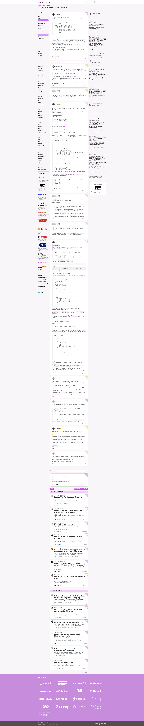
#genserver (40, 92)
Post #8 (84, 423)
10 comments (56, 53)
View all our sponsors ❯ (42, 262)
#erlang (39, 89)
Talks (98, 116)
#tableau (56, 641)
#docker (40, 126)
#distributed (65, 602)
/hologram (40, 55)
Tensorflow (80, 439)
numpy (63, 126)
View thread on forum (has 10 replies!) (60, 476)
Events (39, 28)
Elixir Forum (100, 111)
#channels (60, 569)
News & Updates (95, 25)
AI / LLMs (98, 128)
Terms (50, 724)
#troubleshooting (60, 556)
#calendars (60, 666)
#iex (39, 147)
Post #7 (84, 396)
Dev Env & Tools (100, 124)
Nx (96, 13)
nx (54, 477)
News (55, 594)
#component (80, 640)
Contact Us (40, 722)
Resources (40, 21)
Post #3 (84, 190)
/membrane (40, 59)
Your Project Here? (42, 72)
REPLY (52, 488)
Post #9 (84, 448)
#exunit (39, 113)
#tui (66, 615)
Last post (84, 484)
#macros (40, 106)
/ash (39, 45)
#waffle (59, 529)
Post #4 (84, 218)
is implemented (82, 70)
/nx (39, 8)
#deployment (41, 85)
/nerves (55, 627)
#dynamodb (75, 556)
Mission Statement (43, 270)
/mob (39, 60)
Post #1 (84, 85)
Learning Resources (92, 116)
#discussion (40, 115)
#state (74, 627)
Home (54, 481)
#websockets (41, 152)
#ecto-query (40, 135)
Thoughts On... (41, 38)
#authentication (41, 128)
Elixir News (40, 14)
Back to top (84, 672)
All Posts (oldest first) (43, 281)
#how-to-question (42, 104)
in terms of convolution (71, 70)
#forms (39, 163)
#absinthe (40, 96)
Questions (48, 5)
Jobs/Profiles (41, 27)
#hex (39, 165)
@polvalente (55, 446)
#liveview (65, 640)
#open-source (66, 584)
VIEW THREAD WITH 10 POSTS (80, 488)
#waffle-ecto (64, 529)
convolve (78, 263)
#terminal (62, 615)
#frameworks (63, 627)
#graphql (40, 149)
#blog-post (40, 139)
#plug (39, 102)
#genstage (40, 150)
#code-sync (40, 117)
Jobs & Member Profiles (93, 46)
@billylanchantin (56, 111)
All (38, 33)
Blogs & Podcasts (92, 29)
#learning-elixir (67, 556)
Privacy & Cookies (56, 724)
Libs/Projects (41, 25)
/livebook (40, 53)
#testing (40, 91)
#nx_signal (42, 8)
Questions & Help (41, 5)
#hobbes (69, 602)
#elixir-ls (40, 137)
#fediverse (60, 655)
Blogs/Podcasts (41, 23)
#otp (39, 100)
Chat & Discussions (92, 55)
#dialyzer (40, 124)
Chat (39, 18)
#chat (71, 556)
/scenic (39, 57)
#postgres (40, 107)
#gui (68, 627)
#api (39, 162)
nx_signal (56, 479)
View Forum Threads (88, 2)
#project (64, 655)
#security (40, 167)
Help (46, 722)
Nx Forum (103, 57)
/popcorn (40, 68)
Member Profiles (101, 46)
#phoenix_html (41, 143)
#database (60, 602)
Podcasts (98, 145)
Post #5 (84, 236)
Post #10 (84, 463)
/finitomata (40, 66)
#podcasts (40, 120)
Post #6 (84, 373)
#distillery (40, 158)
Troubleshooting (41, 36)
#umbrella (40, 130)
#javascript (40, 119)
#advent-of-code (41, 156)
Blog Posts (98, 29)
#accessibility (74, 640)
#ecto (39, 77)
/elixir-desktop (41, 62)
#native (71, 627)
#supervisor (40, 154)
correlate (61, 263)
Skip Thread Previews (43, 287)
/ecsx (39, 64)
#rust (59, 615)
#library (55, 602)
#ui (62, 640)
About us (41, 269)
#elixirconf (40, 109)
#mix (39, 94)
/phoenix (55, 518)
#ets (55, 556)
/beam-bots (40, 70)
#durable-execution (65, 503)
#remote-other (41, 98)
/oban (55, 503)
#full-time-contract (42, 132)
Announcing (59, 594)
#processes (40, 160)
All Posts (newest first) (43, 283)
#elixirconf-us (41, 145)
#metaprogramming (42, 169)
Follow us (42, 292)
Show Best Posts (42, 279)
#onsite (39, 122)
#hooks (69, 640)
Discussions (99, 55)
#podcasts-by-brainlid (42, 134)
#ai (39, 141)
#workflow (59, 503)
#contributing (60, 584)
